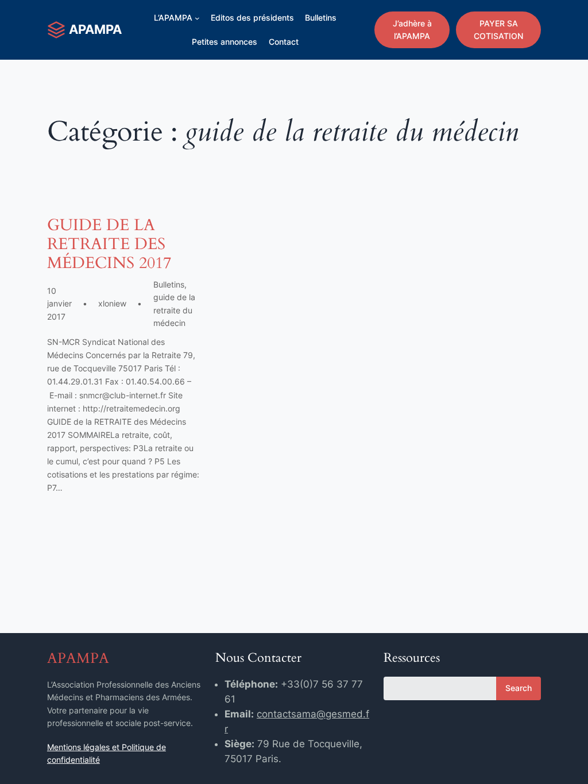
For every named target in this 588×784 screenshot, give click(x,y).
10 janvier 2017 (59, 303)
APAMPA (95, 29)
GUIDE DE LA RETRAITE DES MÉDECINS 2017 (109, 244)
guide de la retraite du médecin (174, 310)
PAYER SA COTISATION (498, 29)
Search (518, 688)
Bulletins (168, 284)
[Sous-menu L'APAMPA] (197, 18)
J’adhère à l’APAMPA (412, 29)
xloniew (112, 303)
